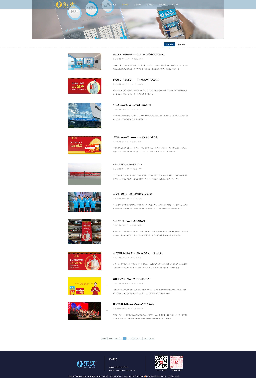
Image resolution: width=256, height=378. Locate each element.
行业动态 (181, 44)
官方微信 (175, 4)
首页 (102, 4)
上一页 (116, 338)
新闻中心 (125, 4)
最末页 (152, 338)
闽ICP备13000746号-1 (136, 376)
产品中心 (137, 4)
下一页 (146, 338)
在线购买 (162, 4)
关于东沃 (113, 4)
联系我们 (150, 4)
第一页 (110, 338)
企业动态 (169, 44)
